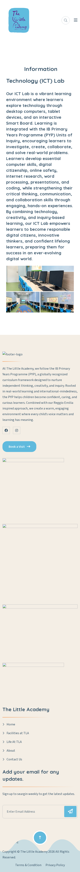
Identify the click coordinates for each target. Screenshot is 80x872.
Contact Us (14, 759)
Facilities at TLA (18, 733)
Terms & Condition (28, 865)
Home (11, 724)
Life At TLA (14, 742)
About (11, 750)
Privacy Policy (55, 865)
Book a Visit (17, 446)
